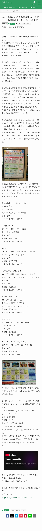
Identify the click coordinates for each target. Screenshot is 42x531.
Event (12, 24)
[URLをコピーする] (34, 515)
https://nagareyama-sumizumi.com (17, 497)
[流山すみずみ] (6, 2)
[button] (7, 515)
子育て (28, 24)
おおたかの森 (21, 24)
